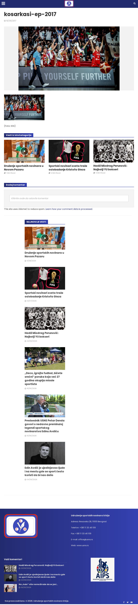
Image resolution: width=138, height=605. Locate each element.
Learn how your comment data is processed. (69, 209)
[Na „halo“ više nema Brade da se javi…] (10, 587)
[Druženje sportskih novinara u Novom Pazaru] (24, 151)
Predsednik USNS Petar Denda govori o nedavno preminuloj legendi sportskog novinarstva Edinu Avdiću (45, 426)
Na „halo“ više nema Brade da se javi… (38, 584)
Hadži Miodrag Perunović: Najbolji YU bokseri (110, 167)
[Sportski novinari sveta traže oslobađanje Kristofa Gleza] (69, 151)
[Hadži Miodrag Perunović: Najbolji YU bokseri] (113, 150)
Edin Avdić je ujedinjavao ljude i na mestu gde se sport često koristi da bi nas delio (45, 471)
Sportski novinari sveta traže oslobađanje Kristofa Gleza (68, 167)
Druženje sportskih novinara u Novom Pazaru (23, 167)
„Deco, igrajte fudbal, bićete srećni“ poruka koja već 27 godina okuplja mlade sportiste (43, 378)
